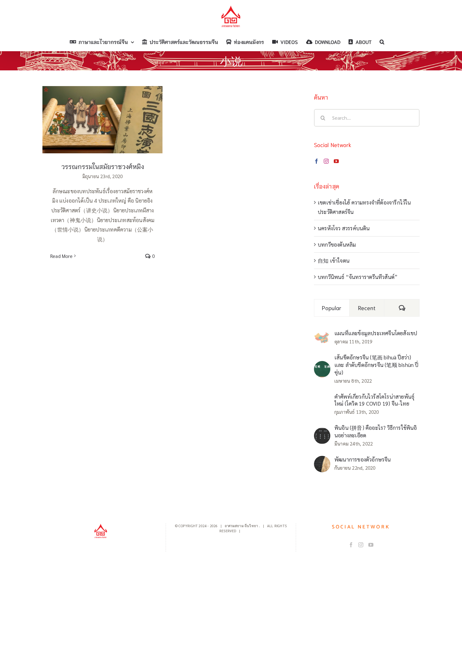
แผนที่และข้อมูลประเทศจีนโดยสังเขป (375, 333)
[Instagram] (326, 161)
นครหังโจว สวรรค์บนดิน (344, 228)
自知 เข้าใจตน (333, 260)
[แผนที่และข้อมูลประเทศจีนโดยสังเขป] (322, 336)
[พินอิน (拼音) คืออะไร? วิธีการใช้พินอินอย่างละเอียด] (322, 432)
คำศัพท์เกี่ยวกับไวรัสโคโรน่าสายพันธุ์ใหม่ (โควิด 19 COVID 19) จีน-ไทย (374, 400)
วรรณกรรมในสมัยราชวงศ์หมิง (102, 114)
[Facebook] (316, 161)
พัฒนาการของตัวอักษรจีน (362, 459)
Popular (331, 307)
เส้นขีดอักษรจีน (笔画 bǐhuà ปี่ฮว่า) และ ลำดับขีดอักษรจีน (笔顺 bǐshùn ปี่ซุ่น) (376, 365)
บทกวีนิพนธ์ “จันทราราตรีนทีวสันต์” (358, 276)
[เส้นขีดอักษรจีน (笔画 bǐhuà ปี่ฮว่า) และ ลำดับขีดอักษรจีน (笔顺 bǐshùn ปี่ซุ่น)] (322, 365)
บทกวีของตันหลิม (337, 244)
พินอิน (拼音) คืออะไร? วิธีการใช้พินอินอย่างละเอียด (375, 431)
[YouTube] (336, 161)
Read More (61, 256)
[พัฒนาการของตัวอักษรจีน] (322, 460)
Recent (367, 307)
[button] (382, 42)
